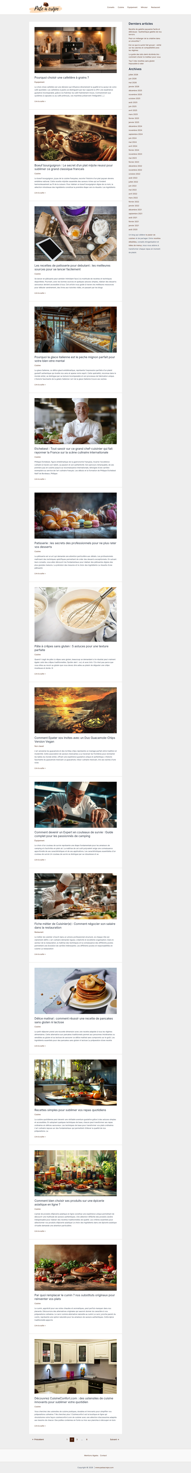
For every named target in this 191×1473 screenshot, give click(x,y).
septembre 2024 (136, 134)
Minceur (144, 7)
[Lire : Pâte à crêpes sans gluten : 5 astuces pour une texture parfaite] (75, 614)
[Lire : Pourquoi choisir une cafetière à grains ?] (75, 50)
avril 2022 (133, 194)
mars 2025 (133, 114)
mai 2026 (133, 82)
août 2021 (133, 217)
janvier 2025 (134, 122)
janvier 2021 (134, 225)
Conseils (110, 7)
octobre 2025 (134, 98)
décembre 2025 (135, 90)
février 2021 (134, 221)
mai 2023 (133, 158)
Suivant (114, 1439)
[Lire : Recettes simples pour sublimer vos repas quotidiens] (75, 1082)
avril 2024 (133, 146)
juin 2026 (133, 78)
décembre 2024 (135, 126)
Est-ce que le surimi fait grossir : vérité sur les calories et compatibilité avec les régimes (145, 47)
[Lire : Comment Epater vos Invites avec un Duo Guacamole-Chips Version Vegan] (75, 710)
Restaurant (155, 7)
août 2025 (133, 102)
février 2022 (134, 202)
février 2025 (134, 118)
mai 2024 (133, 142)
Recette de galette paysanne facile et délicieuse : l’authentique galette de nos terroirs (145, 32)
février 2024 (134, 150)
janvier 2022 (134, 206)
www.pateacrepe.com (104, 1467)
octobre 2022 (134, 174)
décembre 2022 (135, 166)
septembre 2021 (135, 213)
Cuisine (121, 7)
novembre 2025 (135, 94)
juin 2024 (133, 138)
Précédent (38, 1439)
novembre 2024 (135, 130)
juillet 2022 (133, 182)
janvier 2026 (134, 86)
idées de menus (135, 245)
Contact (103, 1455)
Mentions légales (91, 1455)
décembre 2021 (135, 210)
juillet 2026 (133, 74)
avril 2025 (133, 110)
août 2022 (133, 178)
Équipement (132, 7)
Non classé (39, 746)
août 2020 (133, 229)
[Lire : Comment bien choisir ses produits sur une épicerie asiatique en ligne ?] (75, 1173)
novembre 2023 (135, 154)
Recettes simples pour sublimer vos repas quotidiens (70, 1110)
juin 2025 (133, 106)
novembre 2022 (135, 170)
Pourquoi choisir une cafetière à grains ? (61, 77)
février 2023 (134, 162)
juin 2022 (133, 186)
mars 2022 (133, 198)
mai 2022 (133, 190)
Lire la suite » (40, 101)
